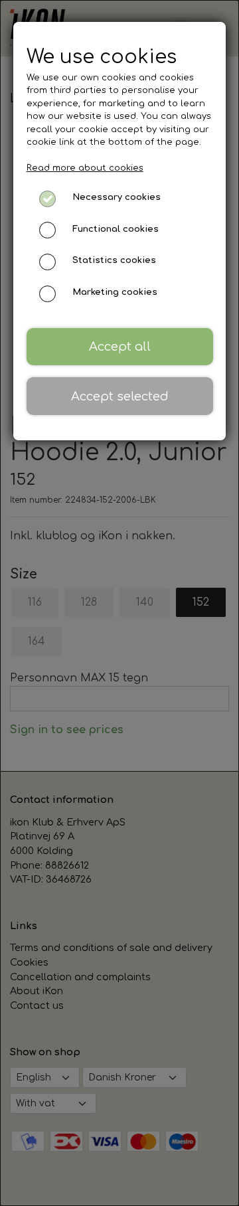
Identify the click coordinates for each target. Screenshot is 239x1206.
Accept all (120, 346)
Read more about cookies (85, 168)
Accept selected (120, 396)
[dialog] (119, 603)
